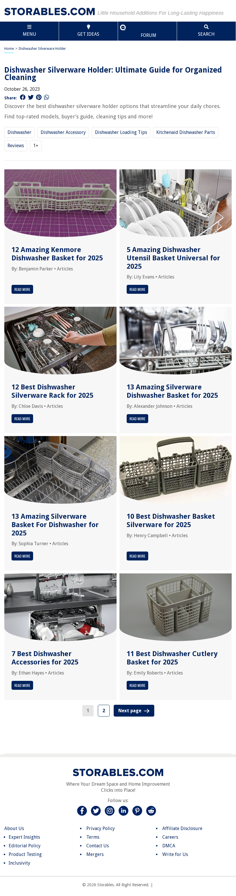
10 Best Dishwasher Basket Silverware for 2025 (171, 520)
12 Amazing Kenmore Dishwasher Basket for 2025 (57, 254)
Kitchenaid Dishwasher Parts (185, 132)
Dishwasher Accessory (63, 132)
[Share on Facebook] (23, 97)
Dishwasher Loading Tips (121, 132)
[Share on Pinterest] (38, 97)
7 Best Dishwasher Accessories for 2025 (45, 658)
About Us (14, 828)
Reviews (15, 145)
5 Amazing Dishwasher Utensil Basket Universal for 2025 (173, 258)
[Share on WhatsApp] (46, 97)
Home (9, 49)
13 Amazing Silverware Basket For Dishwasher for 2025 (55, 524)
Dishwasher (19, 132)
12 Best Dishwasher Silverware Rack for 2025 (52, 391)
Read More (22, 289)
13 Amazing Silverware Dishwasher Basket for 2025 (172, 391)
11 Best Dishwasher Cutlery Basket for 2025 (172, 658)
